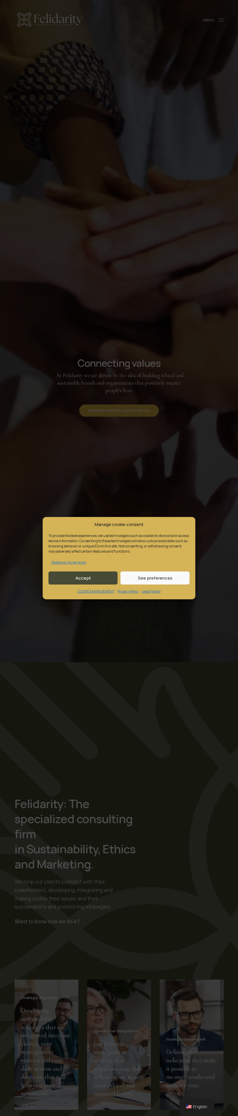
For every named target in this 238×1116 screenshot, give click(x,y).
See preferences (155, 578)
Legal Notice (151, 591)
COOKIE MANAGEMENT (96, 591)
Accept (83, 578)
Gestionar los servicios (68, 562)
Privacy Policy (128, 591)
